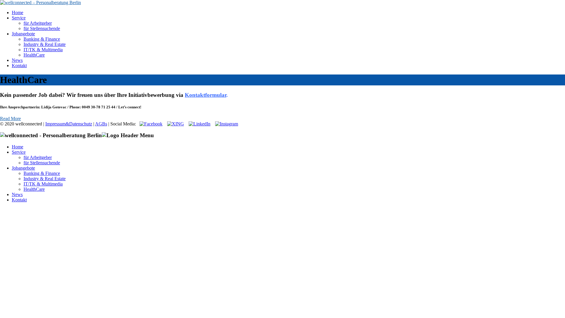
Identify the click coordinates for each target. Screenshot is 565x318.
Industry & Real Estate (45, 44)
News (17, 60)
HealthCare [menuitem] (34, 189)
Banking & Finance (42, 39)
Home (17, 12)
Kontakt (19, 65)
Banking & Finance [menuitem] (42, 173)
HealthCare (34, 54)
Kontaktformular (205, 95)
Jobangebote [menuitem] (23, 167)
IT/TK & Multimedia (43, 49)
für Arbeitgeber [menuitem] (38, 157)
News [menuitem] (17, 194)
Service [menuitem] (19, 152)
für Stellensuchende (42, 28)
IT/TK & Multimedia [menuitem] (43, 183)
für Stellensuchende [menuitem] (42, 162)
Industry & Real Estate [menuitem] (45, 178)
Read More (10, 118)
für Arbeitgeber (38, 23)
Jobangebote (23, 33)
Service (19, 17)
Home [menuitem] (17, 146)
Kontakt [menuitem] (19, 199)
